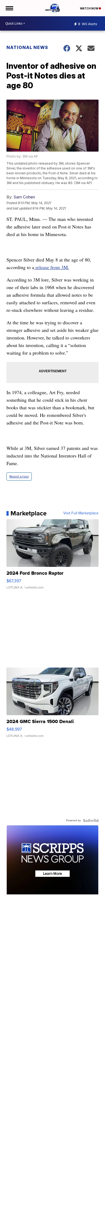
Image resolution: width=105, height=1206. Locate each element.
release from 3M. (51, 267)
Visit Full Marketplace (81, 513)
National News (27, 47)
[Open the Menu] (9, 8)
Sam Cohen (24, 197)
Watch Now (89, 8)
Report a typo (19, 476)
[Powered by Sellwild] (91, 820)
